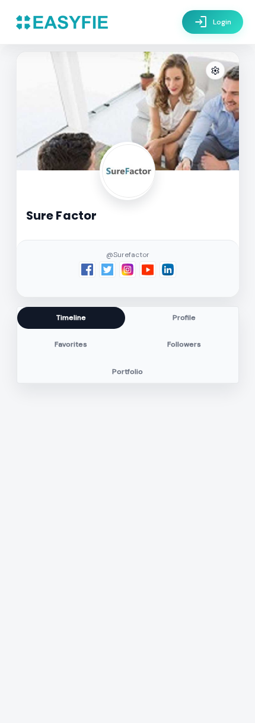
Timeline (71, 317)
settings (215, 71)
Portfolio (127, 371)
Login (212, 22)
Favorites (71, 344)
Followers (184, 344)
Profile (184, 317)
